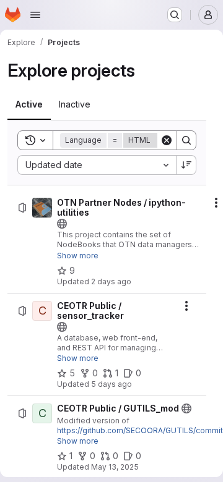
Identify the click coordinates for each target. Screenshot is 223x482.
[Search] (186, 140)
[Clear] (166, 140)
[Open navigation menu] (35, 15)
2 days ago (111, 281)
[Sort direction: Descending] (186, 165)
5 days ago (111, 384)
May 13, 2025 (115, 466)
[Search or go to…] (174, 14)
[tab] (29, 104)
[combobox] (96, 165)
